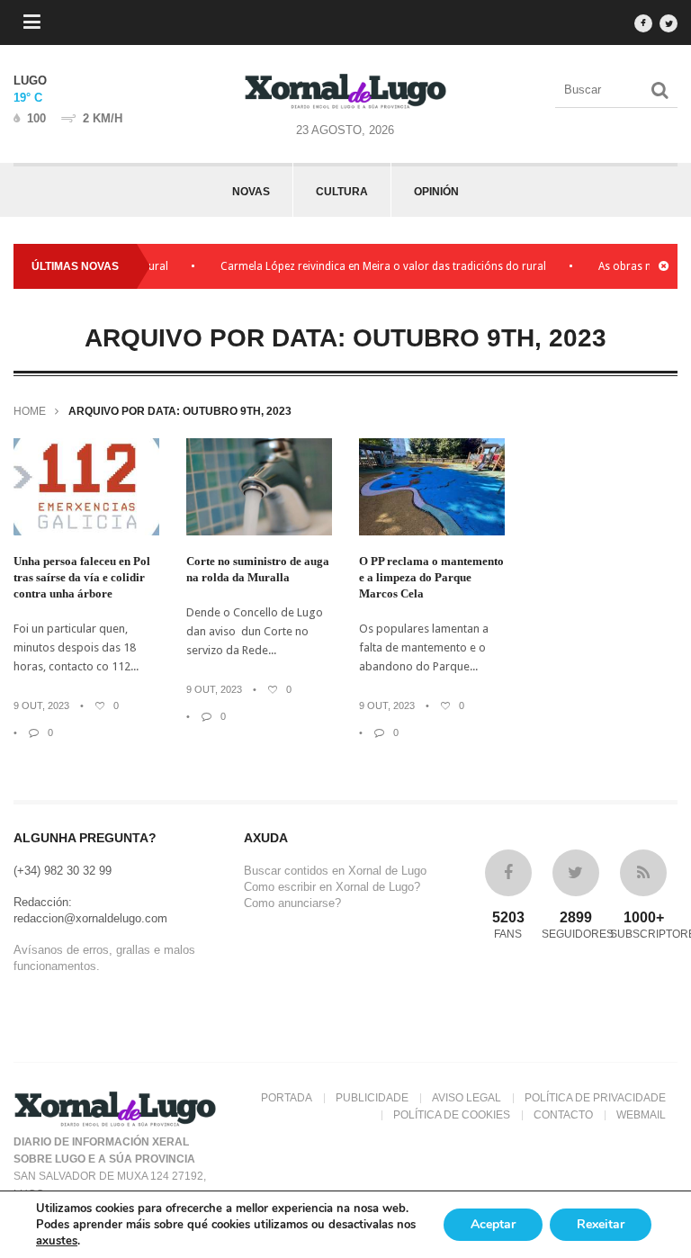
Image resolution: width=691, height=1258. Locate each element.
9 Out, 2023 (41, 705)
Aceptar (493, 1224)
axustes (56, 1241)
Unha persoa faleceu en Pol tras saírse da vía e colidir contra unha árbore (81, 577)
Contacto (563, 1115)
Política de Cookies (451, 1115)
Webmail (641, 1115)
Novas (251, 191)
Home (29, 411)
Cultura (342, 191)
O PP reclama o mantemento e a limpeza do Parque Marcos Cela (431, 577)
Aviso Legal (466, 1098)
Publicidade (372, 1098)
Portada (286, 1098)
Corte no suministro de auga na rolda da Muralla (257, 569)
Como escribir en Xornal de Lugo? (332, 887)
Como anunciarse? (292, 903)
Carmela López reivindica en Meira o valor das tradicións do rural (371, 266)
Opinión (436, 191)
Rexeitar (600, 1224)
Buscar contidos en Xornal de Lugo (335, 870)
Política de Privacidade (595, 1098)
